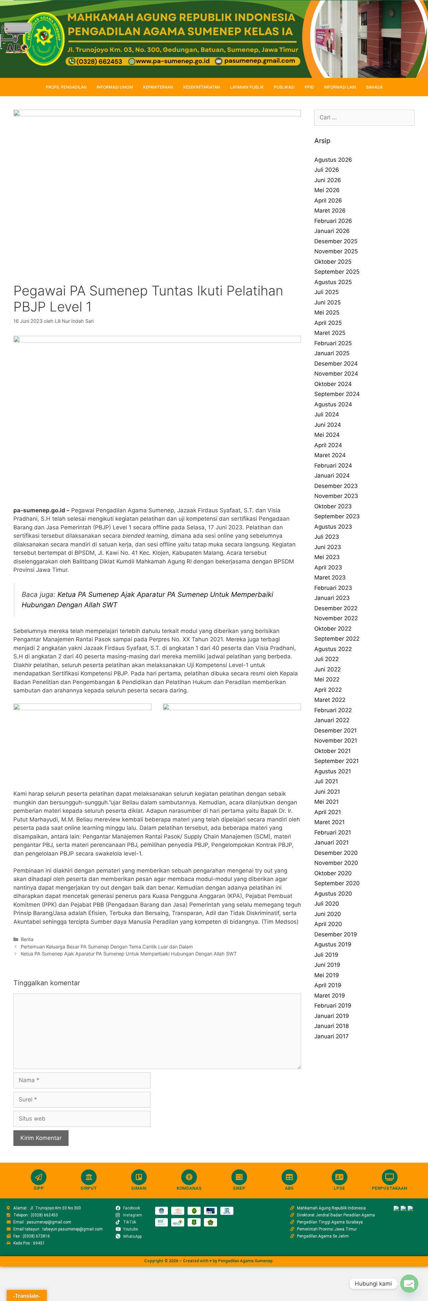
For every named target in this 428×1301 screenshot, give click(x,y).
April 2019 (327, 985)
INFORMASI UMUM (115, 87)
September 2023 (337, 516)
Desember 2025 (335, 241)
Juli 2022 (326, 659)
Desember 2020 (336, 853)
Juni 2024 (327, 424)
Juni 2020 (327, 914)
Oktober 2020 (333, 873)
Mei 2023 (327, 557)
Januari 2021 (331, 842)
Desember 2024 (336, 363)
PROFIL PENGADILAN (66, 87)
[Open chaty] (409, 1284)
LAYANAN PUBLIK (247, 87)
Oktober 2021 (332, 751)
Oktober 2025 (332, 261)
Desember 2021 (335, 730)
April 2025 (328, 322)
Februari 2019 (332, 1005)
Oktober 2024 (333, 384)
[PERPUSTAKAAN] (390, 1177)
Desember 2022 (335, 608)
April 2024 (328, 445)
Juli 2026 (326, 169)
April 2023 (328, 567)
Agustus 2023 (333, 526)
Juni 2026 (327, 180)
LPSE (339, 1188)
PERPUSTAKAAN (389, 1188)
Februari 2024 (333, 465)
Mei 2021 (326, 801)
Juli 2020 (326, 903)
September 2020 (337, 883)
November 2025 (336, 251)
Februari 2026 (333, 221)
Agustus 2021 (332, 771)
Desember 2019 (335, 934)
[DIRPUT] (89, 1177)
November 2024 (336, 373)
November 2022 (336, 618)
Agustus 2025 (333, 282)
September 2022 (336, 638)
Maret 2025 (329, 333)
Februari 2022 (333, 710)
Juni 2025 (327, 302)
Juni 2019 (327, 964)
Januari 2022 (331, 720)
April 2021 (327, 812)
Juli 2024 (326, 414)
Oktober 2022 (332, 628)
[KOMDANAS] (189, 1177)
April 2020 (328, 924)
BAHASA (374, 87)
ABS (289, 1188)
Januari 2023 (332, 598)
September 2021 (336, 761)
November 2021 (335, 740)
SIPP (38, 1188)
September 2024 (337, 394)
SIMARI (138, 1188)
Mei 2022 (326, 679)
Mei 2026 (327, 190)
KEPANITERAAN (158, 87)
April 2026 (328, 200)
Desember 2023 (336, 486)
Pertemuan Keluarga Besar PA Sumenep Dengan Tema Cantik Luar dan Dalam (107, 946)
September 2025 (336, 271)
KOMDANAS (189, 1188)
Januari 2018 (331, 1026)
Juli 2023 (326, 536)
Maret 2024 (330, 455)
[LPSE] (339, 1177)
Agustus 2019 (332, 944)
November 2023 (336, 496)
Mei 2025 (326, 312)
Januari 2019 (331, 1016)
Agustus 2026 (333, 159)
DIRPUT (89, 1188)
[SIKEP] (239, 1177)
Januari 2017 (331, 1036)
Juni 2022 (327, 669)
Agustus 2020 (333, 893)
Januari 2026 (332, 231)
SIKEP (239, 1188)
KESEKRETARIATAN (201, 87)
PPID (309, 87)
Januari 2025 (331, 353)
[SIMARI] (139, 1177)
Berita (27, 939)
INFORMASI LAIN (340, 87)
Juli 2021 (326, 781)
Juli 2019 (326, 954)
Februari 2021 (332, 832)
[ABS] (289, 1177)
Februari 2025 (333, 343)
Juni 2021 (327, 791)
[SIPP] (38, 1177)
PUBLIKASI (284, 87)
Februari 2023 (333, 587)
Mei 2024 (327, 434)
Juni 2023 (327, 547)
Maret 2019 (329, 995)
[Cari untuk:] (364, 117)
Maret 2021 (329, 822)
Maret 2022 (329, 699)
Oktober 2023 (333, 506)
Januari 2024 (332, 475)
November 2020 (336, 863)
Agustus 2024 (333, 404)
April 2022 (328, 689)
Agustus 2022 (333, 649)
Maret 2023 (330, 577)
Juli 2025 (326, 292)
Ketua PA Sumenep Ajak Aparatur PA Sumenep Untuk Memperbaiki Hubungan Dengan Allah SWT (129, 953)
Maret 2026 (330, 210)
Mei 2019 (326, 975)
